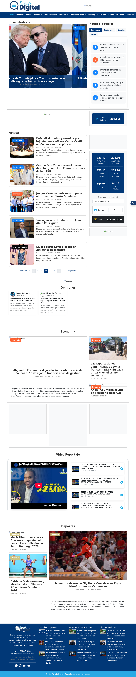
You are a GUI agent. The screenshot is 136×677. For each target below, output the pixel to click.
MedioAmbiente (117, 15)
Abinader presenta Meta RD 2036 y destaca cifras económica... (112, 60)
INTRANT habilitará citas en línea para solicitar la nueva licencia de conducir (56, 632)
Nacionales (63, 15)
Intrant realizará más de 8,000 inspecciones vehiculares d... (110, 72)
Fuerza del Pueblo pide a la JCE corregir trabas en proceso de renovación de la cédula (86, 632)
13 (55, 271)
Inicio (12, 15)
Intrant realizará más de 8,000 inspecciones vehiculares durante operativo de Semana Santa (56, 655)
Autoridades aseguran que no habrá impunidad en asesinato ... (111, 85)
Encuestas (130, 15)
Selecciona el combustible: (108, 197)
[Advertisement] (69, 320)
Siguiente (72, 271)
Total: (100, 219)
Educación (104, 15)
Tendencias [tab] (108, 30)
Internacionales (33, 15)
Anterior (23, 271)
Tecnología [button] (92, 15)
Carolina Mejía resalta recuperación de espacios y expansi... (111, 98)
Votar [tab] (93, 34)
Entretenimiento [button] (77, 15)
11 (46, 271)
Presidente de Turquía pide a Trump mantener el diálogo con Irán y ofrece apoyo (86, 643)
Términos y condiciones (19, 654)
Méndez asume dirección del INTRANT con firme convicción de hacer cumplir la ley (86, 654)
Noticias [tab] (121, 30)
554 (64, 271)
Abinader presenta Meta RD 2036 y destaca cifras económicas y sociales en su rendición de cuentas (55, 643)
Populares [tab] (95, 30)
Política (44, 15)
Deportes (53, 15)
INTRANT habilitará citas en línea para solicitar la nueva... (112, 47)
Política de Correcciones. (26, 657)
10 (41, 271)
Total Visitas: (103, 118)
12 (51, 271)
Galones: (101, 210)
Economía (20, 15)
